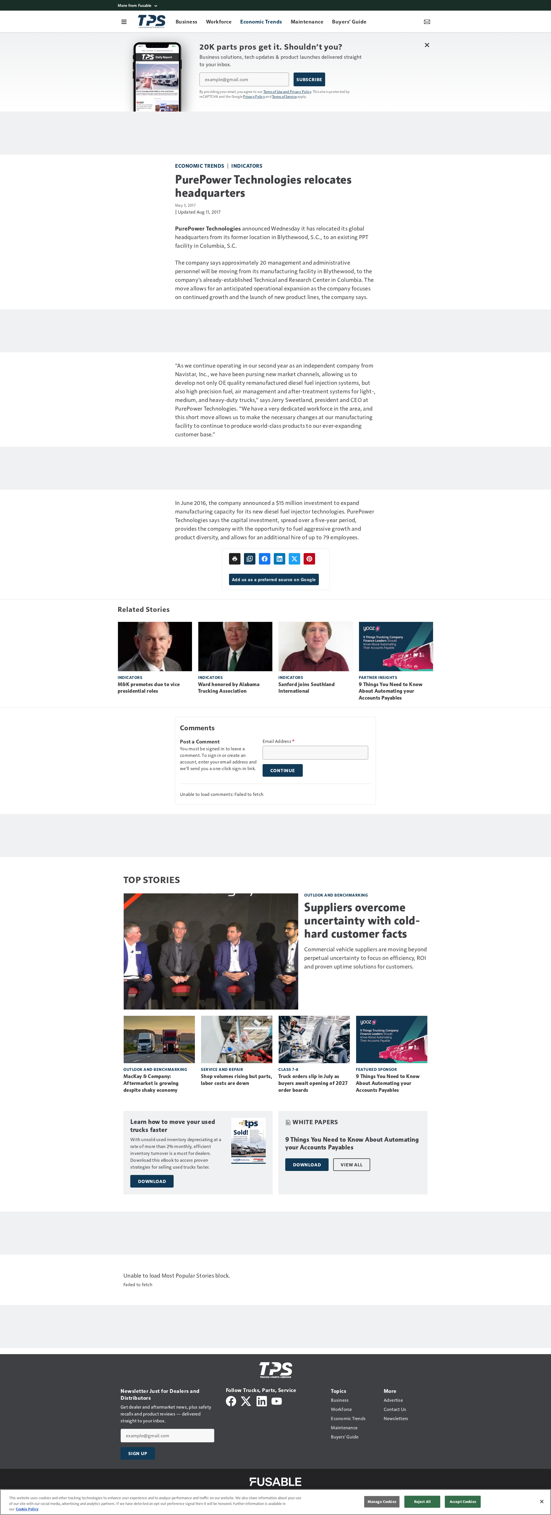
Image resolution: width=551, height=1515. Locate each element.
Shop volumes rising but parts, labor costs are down (236, 1079)
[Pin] (309, 559)
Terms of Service (284, 96)
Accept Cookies (463, 1501)
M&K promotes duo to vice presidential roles (149, 687)
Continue (282, 770)
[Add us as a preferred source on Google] (249, 559)
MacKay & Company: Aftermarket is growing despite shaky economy (151, 1083)
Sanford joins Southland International (306, 687)
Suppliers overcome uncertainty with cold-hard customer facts (362, 920)
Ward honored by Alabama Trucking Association (228, 687)
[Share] (264, 559)
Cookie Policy (27, 1509)
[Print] (234, 559)
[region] (275, 1502)
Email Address (279, 741)
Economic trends (199, 165)
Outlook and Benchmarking (336, 895)
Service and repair (222, 1069)
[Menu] (124, 21)
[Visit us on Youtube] (276, 1400)
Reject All (422, 1501)
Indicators (246, 165)
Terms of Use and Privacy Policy (287, 91)
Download (152, 1181)
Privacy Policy (254, 96)
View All (351, 1165)
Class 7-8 (288, 1069)
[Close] (542, 1501)
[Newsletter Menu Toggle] (427, 21)
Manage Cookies (382, 1501)
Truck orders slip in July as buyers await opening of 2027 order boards (313, 1083)
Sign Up (137, 1453)
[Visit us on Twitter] (246, 1400)
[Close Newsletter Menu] (426, 44)
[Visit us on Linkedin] (262, 1400)
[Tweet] (294, 559)
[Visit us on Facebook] (231, 1400)
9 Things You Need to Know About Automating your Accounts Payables (390, 691)
